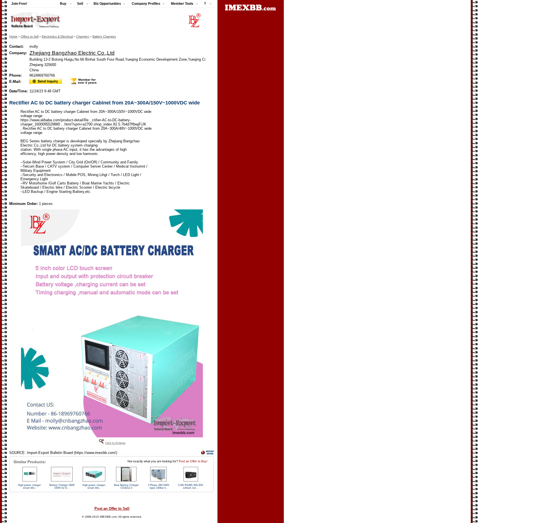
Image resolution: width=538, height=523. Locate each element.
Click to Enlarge (115, 442)
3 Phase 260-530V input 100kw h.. (158, 486)
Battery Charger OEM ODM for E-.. (62, 486)
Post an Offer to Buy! (193, 461)
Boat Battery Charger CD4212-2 (126, 486)
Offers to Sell (29, 36)
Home (13, 36)
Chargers (82, 36)
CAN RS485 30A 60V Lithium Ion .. (190, 486)
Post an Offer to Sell (111, 508)
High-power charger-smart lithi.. (29, 486)
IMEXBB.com (108, 516)
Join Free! (19, 4)
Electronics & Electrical (57, 36)
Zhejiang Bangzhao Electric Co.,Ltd (72, 53)
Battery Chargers (104, 36)
